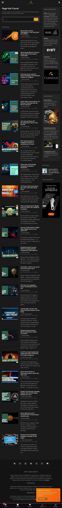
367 (37, 81)
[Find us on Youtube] (14, 463)
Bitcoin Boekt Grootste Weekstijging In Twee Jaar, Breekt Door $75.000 (30, 32)
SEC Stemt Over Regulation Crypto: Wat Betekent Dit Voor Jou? (29, 286)
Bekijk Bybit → (42, 498)
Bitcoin (49, 153)
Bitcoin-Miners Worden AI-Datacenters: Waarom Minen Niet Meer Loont (30, 373)
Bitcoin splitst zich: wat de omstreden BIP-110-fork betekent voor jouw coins (30, 414)
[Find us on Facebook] (42, 463)
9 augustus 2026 (25, 398)
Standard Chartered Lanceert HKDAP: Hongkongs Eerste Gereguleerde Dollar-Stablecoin (29, 249)
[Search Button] (59, 2)
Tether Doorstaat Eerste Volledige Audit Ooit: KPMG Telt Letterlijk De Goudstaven (30, 207)
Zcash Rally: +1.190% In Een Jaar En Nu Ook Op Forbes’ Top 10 (30, 267)
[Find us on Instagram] (36, 463)
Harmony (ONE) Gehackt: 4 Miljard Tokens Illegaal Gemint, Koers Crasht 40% (30, 229)
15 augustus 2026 (26, 171)
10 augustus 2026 (26, 358)
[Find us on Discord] (47, 463)
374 (37, 315)
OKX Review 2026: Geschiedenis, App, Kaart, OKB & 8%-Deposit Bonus (29, 187)
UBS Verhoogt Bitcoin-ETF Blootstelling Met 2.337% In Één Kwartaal (29, 122)
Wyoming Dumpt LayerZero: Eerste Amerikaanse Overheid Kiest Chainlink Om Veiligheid (30, 75)
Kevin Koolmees (25, 36)
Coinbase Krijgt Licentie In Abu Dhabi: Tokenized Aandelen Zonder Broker (30, 310)
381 (36, 292)
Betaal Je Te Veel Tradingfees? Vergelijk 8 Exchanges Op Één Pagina (29, 436)
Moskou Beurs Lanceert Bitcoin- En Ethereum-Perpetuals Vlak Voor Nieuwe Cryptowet (30, 103)
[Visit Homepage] (31, 2)
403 (36, 398)
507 (37, 193)
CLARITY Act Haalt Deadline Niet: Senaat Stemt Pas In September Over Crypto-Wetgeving (30, 353)
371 (36, 108)
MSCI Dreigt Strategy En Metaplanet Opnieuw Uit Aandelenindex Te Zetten (27, 142)
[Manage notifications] (4, 504)
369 (37, 37)
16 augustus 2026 (26, 147)
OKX (45, 13)
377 (37, 272)
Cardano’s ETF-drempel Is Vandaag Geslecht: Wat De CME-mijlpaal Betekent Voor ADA (30, 393)
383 (37, 254)
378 (37, 234)
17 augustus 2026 (26, 128)
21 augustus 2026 (26, 37)
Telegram (46, 480)
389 (37, 378)
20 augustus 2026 (26, 59)
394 (37, 420)
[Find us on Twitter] (25, 463)
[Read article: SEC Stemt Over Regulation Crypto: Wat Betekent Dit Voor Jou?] (10, 290)
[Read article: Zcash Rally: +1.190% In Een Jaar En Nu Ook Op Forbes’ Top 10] (10, 272)
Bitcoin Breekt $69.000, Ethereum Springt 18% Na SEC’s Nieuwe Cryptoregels (30, 54)
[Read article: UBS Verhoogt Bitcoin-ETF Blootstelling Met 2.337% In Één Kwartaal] (10, 126)
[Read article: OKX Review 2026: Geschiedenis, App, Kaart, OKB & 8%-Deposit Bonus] (10, 191)
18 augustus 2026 (26, 108)
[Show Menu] (2, 2)
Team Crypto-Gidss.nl (27, 313)
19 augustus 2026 (26, 81)
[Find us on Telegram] (31, 463)
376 (36, 171)
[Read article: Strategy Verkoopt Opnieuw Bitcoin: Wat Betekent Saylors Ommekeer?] (10, 335)
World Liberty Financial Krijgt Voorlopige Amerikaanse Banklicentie (28, 166)
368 (37, 128)
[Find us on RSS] (20, 463)
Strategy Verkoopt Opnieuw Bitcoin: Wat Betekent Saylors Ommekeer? (29, 332)
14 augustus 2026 (26, 212)
